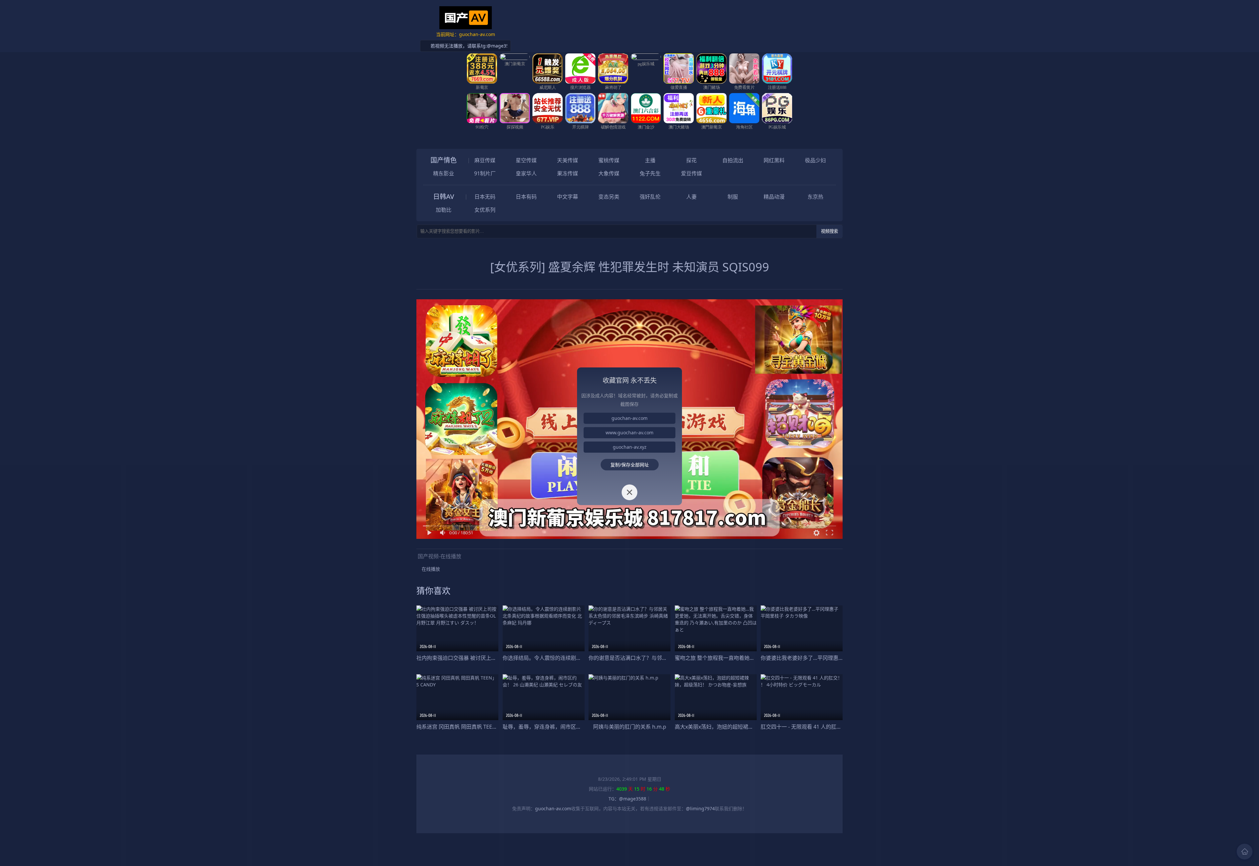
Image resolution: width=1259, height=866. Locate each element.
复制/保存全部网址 (629, 465)
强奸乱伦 (650, 196)
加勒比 (443, 209)
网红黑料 (774, 160)
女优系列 (484, 209)
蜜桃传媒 (608, 160)
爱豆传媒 (691, 173)
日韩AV (443, 196)
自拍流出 (732, 160)
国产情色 (443, 160)
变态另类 (608, 196)
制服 (733, 196)
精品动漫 (774, 196)
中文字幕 (567, 196)
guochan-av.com (629, 418)
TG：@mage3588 (627, 799)
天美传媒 (567, 160)
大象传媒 (608, 173)
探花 (691, 160)
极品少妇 (815, 160)
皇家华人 (526, 173)
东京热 (815, 196)
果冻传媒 (567, 173)
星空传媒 (526, 160)
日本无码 (484, 196)
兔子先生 (650, 173)
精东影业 (443, 173)
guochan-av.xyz (630, 447)
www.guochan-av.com (629, 432)
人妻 (691, 196)
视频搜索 (829, 231)
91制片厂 (485, 173)
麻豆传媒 (484, 160)
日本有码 (526, 196)
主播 (650, 160)
